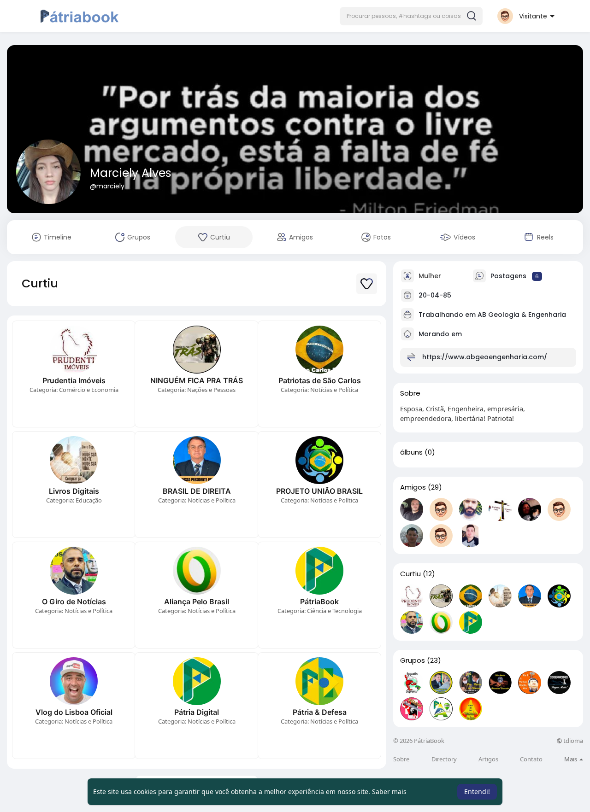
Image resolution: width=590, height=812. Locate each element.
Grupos (412, 660)
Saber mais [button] (389, 791)
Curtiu (410, 574)
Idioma (572, 741)
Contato (531, 759)
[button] (411, 16)
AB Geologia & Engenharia (522, 314)
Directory (444, 759)
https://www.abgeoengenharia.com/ (484, 357)
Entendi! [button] (477, 791)
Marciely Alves (130, 173)
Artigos (488, 759)
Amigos (413, 487)
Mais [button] (571, 759)
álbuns (411, 452)
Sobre (401, 759)
